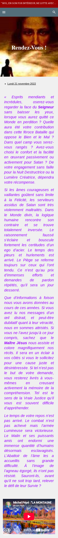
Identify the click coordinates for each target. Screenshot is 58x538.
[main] (29, 46)
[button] (4, 12)
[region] (29, 4)
